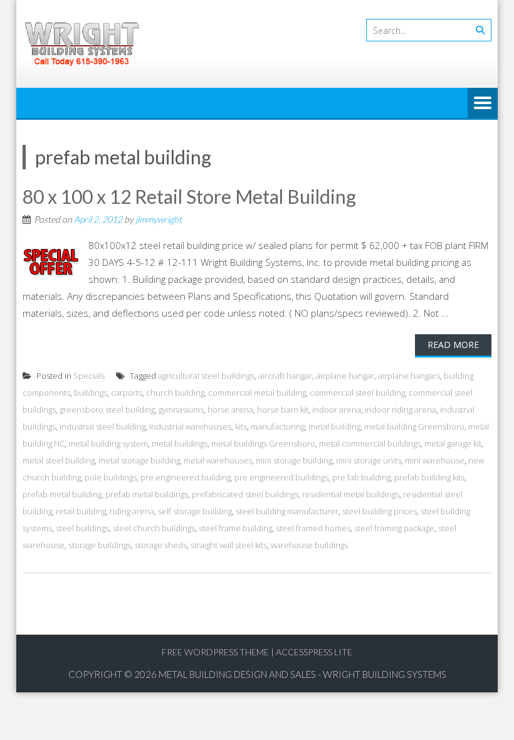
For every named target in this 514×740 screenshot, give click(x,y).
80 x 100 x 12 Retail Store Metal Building (189, 196)
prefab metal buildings (146, 494)
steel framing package (394, 528)
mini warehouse (434, 460)
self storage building (195, 511)
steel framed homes (313, 528)
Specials (89, 375)
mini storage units (368, 460)
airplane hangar (345, 375)
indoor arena (336, 409)
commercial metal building (257, 392)
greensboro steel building (107, 409)
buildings (90, 392)
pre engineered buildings (281, 477)
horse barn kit (282, 409)
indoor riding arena (400, 409)
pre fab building (361, 477)
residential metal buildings (350, 494)
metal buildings (179, 443)
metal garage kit (452, 443)
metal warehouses (218, 460)
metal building (334, 426)
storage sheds (161, 545)
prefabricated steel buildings (245, 494)
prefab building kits (429, 477)
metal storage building (139, 460)
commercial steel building (357, 392)
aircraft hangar (285, 375)
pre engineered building (185, 477)
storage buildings (99, 545)
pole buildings (111, 477)
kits (241, 426)
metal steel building (59, 460)
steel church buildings (154, 528)
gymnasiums (181, 409)
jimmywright (158, 219)
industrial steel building (102, 426)
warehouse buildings (309, 545)
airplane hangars (409, 375)
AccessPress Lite (314, 652)
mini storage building (294, 460)
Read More (453, 345)
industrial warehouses (190, 426)
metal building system (108, 443)
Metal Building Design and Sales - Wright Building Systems (302, 674)
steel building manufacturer (287, 511)
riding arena (132, 511)
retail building (81, 511)
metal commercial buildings (370, 443)
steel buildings (82, 528)
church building (175, 392)
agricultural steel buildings (206, 375)
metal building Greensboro (414, 426)
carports (126, 392)
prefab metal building (62, 494)
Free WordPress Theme (215, 652)
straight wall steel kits (229, 545)
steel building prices (379, 511)
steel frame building (235, 528)
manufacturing (278, 426)
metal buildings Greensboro (263, 443)
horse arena (230, 409)
